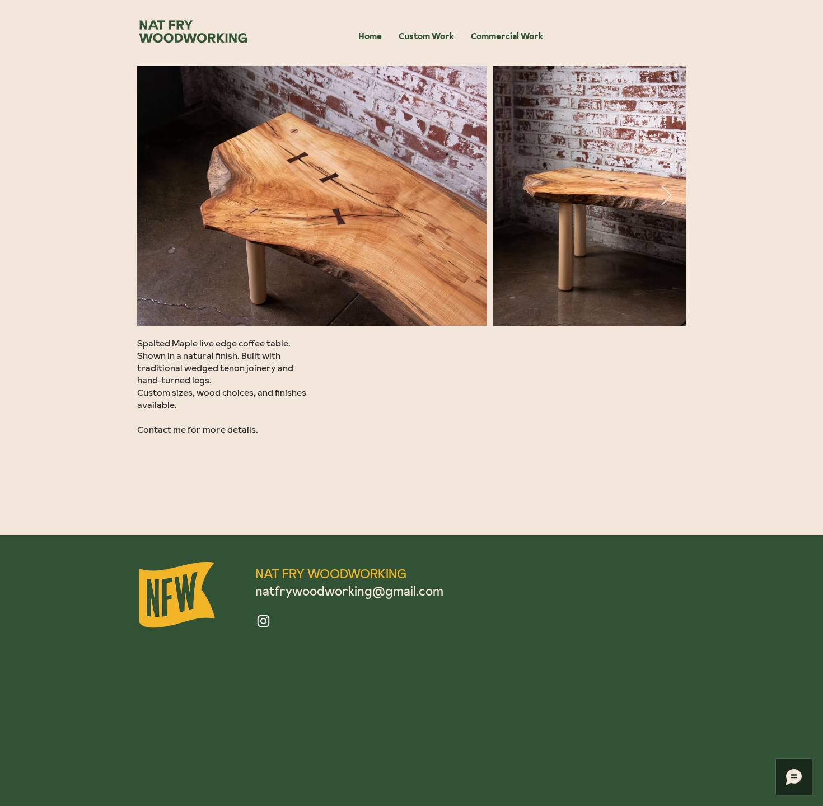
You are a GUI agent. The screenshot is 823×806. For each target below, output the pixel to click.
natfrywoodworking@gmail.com (349, 591)
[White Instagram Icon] (263, 621)
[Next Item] (666, 196)
